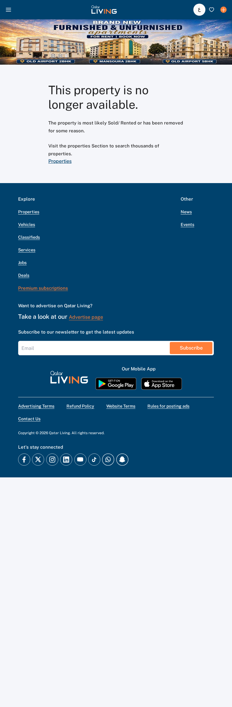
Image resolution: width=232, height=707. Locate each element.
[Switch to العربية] (199, 10)
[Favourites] (211, 10)
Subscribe (191, 348)
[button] (104, 10)
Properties (60, 161)
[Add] (224, 10)
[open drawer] (8, 10)
